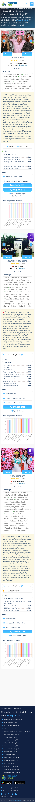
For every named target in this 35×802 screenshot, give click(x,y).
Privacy (4, 796)
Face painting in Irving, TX (11, 734)
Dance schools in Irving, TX (11, 725)
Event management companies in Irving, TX (16, 731)
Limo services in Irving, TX (11, 749)
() (22, 60)
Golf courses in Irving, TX (10, 737)
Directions (23, 65)
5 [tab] (20, 252)
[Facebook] (1, 794)
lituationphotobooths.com (15, 403)
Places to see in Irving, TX (11, 757)
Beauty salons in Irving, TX (11, 722)
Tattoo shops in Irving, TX (11, 769)
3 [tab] (17, 252)
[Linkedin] (16, 794)
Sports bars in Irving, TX (10, 766)
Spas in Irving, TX (8, 763)
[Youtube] (12, 794)
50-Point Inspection (22, 20)
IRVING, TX (12, 9)
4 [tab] (19, 49)
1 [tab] (14, 252)
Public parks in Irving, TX (10, 760)
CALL (8, 53)
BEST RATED (4, 9)
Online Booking (11, 393)
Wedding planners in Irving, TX (12, 772)
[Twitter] (5, 794)
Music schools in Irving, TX (11, 752)
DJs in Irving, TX (8, 728)
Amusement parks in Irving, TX (12, 719)
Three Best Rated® (16, 800)
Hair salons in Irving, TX (10, 740)
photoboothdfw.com (13, 627)
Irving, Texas (13, 715)
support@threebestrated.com (15, 788)
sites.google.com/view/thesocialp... (17, 181)
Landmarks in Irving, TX (10, 746)
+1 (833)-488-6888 (13, 791)
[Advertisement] (17, 688)
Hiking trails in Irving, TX (10, 743)
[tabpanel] (17, 42)
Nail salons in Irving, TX (10, 754)
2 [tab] (16, 49)
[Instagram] (8, 794)
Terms (10, 796)
